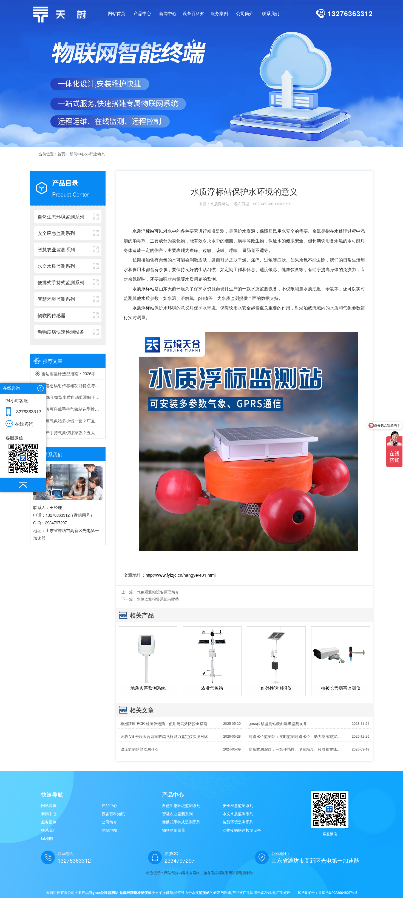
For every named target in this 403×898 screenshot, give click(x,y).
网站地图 (109, 830)
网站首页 (116, 13)
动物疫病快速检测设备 (242, 830)
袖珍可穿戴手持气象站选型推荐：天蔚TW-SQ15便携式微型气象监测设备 (72, 409)
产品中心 (109, 805)
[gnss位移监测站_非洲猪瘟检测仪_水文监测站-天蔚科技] (61, 13)
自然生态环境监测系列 (181, 805)
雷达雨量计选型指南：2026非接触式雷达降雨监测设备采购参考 (72, 373)
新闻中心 (77, 154)
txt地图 (47, 838)
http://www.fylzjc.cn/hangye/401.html (181, 575)
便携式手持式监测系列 (181, 822)
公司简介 (109, 822)
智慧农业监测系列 (177, 813)
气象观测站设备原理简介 (158, 592)
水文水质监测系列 (238, 813)
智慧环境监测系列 (238, 822)
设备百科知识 (113, 813)
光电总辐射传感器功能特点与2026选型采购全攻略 (72, 385)
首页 (61, 154)
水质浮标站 (219, 203)
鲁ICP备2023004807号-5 (337, 892)
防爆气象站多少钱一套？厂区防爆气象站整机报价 (72, 421)
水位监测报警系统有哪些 (158, 599)
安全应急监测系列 (238, 805)
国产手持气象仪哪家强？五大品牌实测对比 (72, 432)
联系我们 (48, 830)
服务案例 (48, 822)
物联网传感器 (173, 830)
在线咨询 (24, 423)
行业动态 (97, 154)
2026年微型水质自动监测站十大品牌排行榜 (72, 397)
